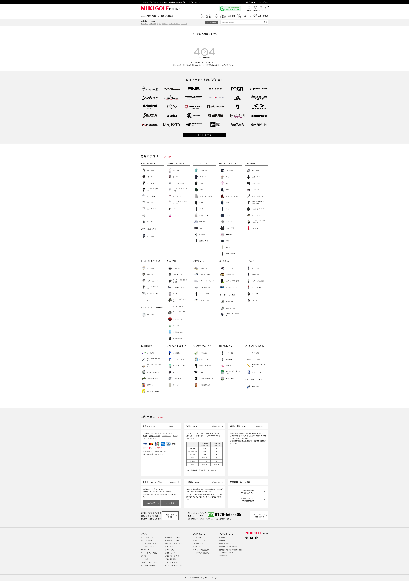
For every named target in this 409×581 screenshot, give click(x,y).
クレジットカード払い (157, 433)
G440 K (165, 24)
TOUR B (184, 24)
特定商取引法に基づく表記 (228, 547)
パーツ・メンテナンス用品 (149, 553)
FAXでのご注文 (198, 544)
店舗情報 (222, 537)
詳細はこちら (172, 426)
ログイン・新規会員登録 (201, 550)
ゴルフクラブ (169, 547)
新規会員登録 (250, 2)
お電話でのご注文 (199, 540)
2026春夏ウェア (174, 24)
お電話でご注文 (151, 503)
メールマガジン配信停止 (201, 553)
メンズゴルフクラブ (147, 540)
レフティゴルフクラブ (147, 547)
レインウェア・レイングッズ (173, 565)
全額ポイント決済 (154, 436)
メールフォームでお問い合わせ (259, 516)
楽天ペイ (147, 438)
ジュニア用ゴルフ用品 (148, 565)
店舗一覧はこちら (170, 516)
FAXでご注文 (170, 503)
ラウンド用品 (169, 550)
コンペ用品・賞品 (171, 562)
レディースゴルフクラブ (173, 540)
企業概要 (222, 540)
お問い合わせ (263, 2)
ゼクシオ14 (144, 24)
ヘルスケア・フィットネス (149, 562)
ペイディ (154, 438)
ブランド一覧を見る (204, 135)
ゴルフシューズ (170, 553)
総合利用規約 (224, 544)
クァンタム (152, 24)
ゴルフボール (145, 556)
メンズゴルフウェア (147, 537)
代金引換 (146, 433)
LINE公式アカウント (248, 491)
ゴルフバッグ (145, 550)
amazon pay (166, 436)
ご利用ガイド (197, 537)
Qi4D (159, 24)
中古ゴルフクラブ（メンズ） (149, 544)
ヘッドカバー (145, 559)
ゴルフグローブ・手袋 (172, 556)
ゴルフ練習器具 (170, 559)
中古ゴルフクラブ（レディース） (175, 544)
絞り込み (211, 22)
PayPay (175, 436)
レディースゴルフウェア (173, 537)
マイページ (197, 547)
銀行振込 (169, 433)
